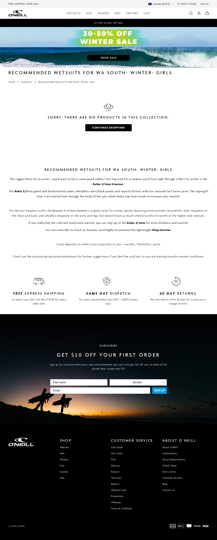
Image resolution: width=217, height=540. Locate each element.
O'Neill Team (169, 465)
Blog (164, 483)
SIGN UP (159, 390)
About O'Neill (170, 447)
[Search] (191, 13)
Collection (26, 81)
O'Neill (21, 526)
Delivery (115, 465)
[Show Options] (163, 382)
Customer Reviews (172, 477)
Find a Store (169, 471)
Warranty (116, 477)
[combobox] (137, 382)
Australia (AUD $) (161, 3)
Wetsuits (64, 447)
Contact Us (168, 490)
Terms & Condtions (121, 508)
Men (62, 453)
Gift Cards (117, 453)
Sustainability (169, 453)
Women (64, 459)
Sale (62, 477)
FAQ (113, 459)
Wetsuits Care (118, 490)
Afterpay (116, 502)
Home (11, 81)
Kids (62, 465)
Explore (64, 471)
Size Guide (117, 447)
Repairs (115, 483)
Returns (115, 471)
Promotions (117, 496)
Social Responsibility (173, 459)
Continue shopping (108, 127)
